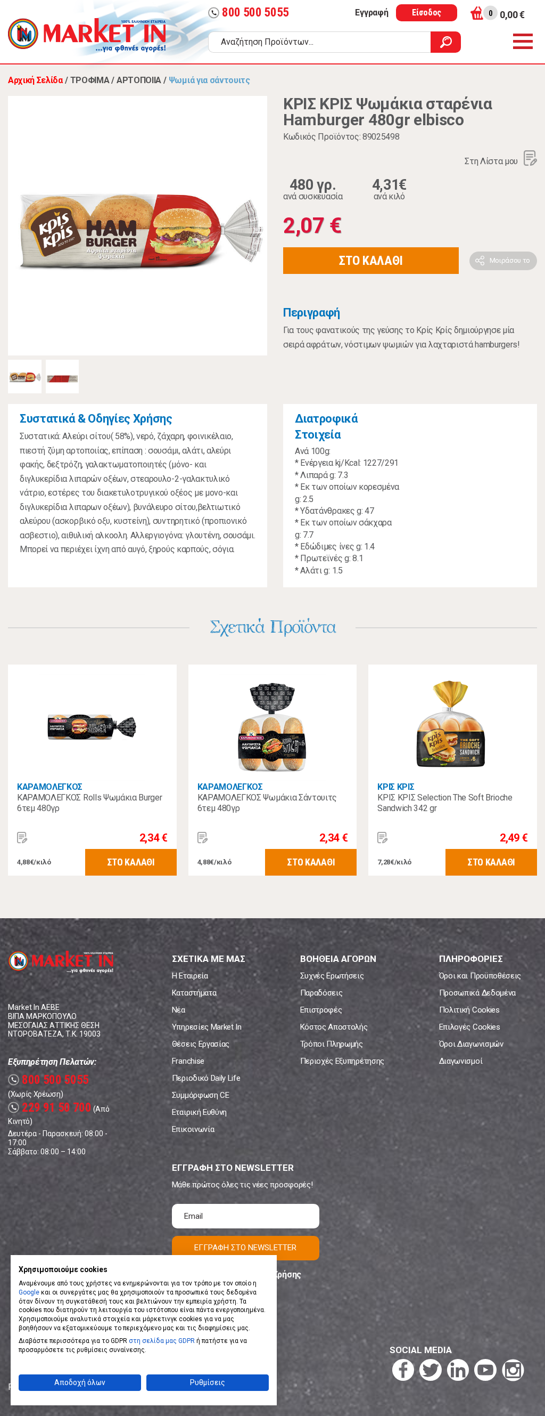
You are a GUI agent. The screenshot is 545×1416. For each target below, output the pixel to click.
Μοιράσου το (510, 260)
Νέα (178, 1010)
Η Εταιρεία (190, 976)
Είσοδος (426, 12)
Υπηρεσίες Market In (207, 1027)
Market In (87, 35)
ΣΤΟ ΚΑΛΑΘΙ (371, 260)
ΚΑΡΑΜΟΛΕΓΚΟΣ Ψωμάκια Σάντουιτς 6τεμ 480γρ (267, 802)
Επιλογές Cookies (469, 1027)
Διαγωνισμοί (460, 1061)
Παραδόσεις (321, 993)
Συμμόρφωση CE (200, 1095)
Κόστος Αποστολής (334, 1027)
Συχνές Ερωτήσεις (332, 976)
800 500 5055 (250, 12)
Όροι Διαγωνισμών (471, 1044)
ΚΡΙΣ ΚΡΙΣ (395, 787)
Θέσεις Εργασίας (200, 1044)
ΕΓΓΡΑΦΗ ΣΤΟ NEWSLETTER (245, 1247)
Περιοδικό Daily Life (206, 1078)
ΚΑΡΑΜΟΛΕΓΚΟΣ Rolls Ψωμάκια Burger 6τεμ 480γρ (89, 802)
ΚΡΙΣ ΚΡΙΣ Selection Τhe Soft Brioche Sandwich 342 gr (444, 802)
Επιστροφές (321, 1010)
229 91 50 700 (51, 1108)
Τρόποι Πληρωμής (331, 1044)
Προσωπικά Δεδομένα (477, 993)
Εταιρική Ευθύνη (199, 1112)
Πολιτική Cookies (469, 1010)
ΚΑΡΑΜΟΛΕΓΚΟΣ (49, 787)
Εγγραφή (371, 12)
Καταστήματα (194, 993)
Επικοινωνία (193, 1129)
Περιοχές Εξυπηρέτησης (342, 1061)
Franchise (188, 1061)
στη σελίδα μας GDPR (162, 1341)
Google (29, 1292)
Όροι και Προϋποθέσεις (480, 976)
